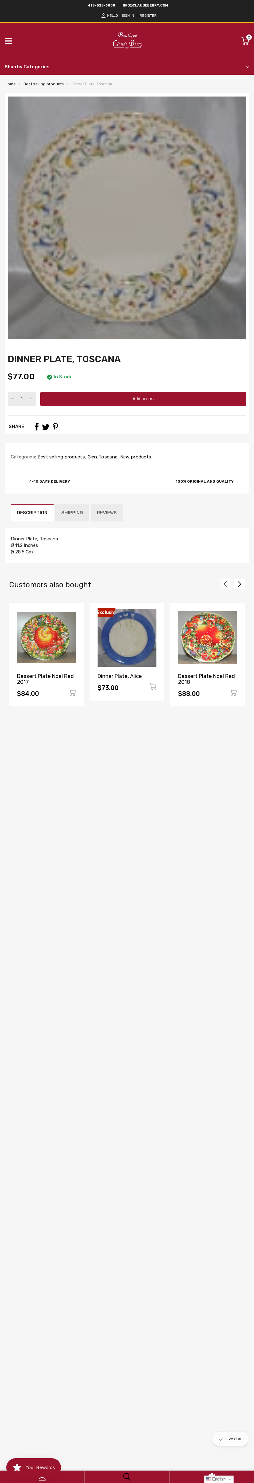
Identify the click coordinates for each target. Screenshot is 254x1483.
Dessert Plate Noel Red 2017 (45, 679)
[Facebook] (36, 426)
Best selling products (60, 457)
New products (135, 457)
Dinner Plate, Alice (120, 676)
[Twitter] (46, 426)
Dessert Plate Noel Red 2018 (206, 679)
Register (148, 16)
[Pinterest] (55, 426)
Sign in (128, 16)
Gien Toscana (101, 457)
